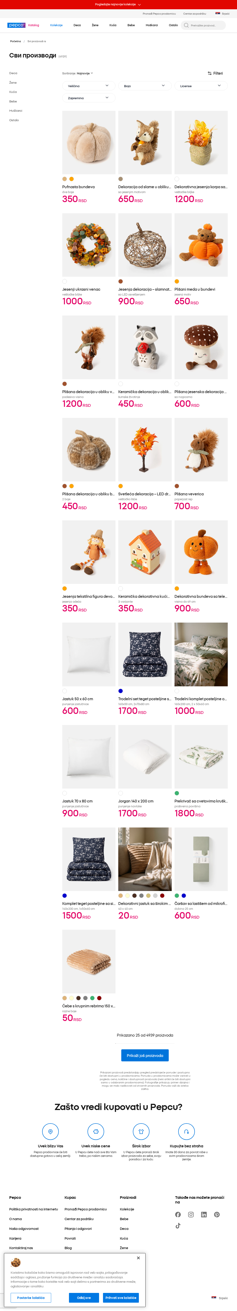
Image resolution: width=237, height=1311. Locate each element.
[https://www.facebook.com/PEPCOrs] (179, 1214)
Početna (15, 41)
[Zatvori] (138, 1258)
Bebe (13, 101)
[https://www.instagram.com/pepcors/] (192, 1214)
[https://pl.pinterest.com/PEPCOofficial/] (217, 1214)
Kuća (13, 92)
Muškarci (15, 110)
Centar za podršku (194, 13)
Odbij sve (84, 1297)
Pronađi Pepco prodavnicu (159, 13)
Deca (13, 73)
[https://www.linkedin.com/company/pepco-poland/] (205, 1214)
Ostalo (14, 120)
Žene (13, 82)
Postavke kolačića (30, 1297)
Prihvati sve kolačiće (121, 1297)
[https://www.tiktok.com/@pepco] (179, 1225)
